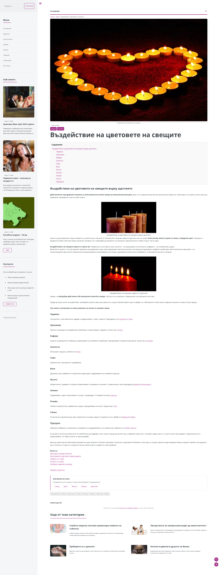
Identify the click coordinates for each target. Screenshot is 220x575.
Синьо (58, 178)
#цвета (92, 494)
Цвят (66, 486)
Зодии (57, 16)
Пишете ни (10, 304)
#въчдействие (55, 494)
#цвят (107, 494)
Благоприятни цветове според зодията (65, 456)
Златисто (59, 160)
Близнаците (146, 384)
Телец (120, 330)
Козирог (150, 341)
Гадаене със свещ (57, 459)
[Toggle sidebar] (40, 3)
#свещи (85, 494)
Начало (52, 16)
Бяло (58, 166)
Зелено (59, 172)
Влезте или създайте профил (128, 508)
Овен (130, 319)
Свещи (84, 486)
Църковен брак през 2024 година (18, 124)
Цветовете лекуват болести (61, 453)
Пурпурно (60, 181)
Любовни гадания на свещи (61, 464)
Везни (133, 428)
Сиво (58, 163)
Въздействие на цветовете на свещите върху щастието (74, 148)
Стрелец (113, 395)
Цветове (94, 486)
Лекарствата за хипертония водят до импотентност (178, 525)
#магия (64, 494)
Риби (127, 428)
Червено (59, 151)
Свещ (57, 486)
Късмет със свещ (57, 461)
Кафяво (59, 157)
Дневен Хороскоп (58, 470)
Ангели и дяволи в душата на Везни (169, 546)
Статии (60, 129)
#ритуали (72, 494)
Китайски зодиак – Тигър (15, 235)
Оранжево (60, 154)
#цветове (100, 494)
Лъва (78, 352)
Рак (115, 406)
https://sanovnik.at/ (10, 317)
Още (7, 250)
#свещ (79, 494)
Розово (59, 175)
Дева (133, 417)
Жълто (58, 169)
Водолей (126, 417)
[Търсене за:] (13, 6)
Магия (74, 486)
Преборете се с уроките (82, 546)
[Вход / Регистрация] (205, 11)
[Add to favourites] (216, 559)
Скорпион (123, 319)
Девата (137, 384)
